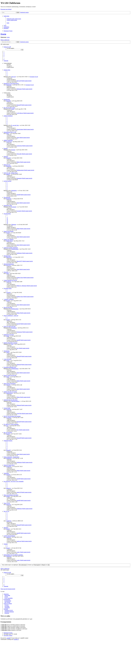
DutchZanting (20, 129)
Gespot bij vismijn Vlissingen (11, 247)
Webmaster (8, 84)
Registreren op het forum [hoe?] (11, 83)
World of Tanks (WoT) (9, 465)
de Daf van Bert (7, 181)
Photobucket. (7, 99)
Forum (10, 632)
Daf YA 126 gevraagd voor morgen (12, 416)
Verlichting (6, 473)
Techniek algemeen (9, 611)
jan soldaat (8, 417)
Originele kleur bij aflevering (10, 400)
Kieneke (13, 149)
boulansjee (8, 466)
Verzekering (6, 351)
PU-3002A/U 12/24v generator (11, 424)
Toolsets (6, 544)
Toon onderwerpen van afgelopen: (10, 564)
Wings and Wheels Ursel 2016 (11, 495)
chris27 (8, 352)
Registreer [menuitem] (6, 28)
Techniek (6, 609)
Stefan (7, 336)
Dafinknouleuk (20, 170)
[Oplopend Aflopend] (44, 564)
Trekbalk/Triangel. (8, 440)
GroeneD (8, 292)
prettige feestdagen (8, 115)
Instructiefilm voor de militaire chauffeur (13, 554)
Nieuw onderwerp (5, 39)
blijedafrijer (14, 190)
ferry (12, 344)
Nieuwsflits (7, 595)
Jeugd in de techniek (8, 231)
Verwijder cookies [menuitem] (8, 635)
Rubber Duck (9, 240)
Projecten (7, 613)
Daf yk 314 (6, 511)
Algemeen (6, 594)
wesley (7, 360)
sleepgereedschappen (9, 264)
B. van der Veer (15, 125)
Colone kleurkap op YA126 (10, 280)
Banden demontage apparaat (10, 342)
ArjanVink (8, 409)
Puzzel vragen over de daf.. (10, 375)
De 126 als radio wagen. (9, 107)
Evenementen (7, 599)
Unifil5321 (8, 520)
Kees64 (8, 232)
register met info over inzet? (10, 391)
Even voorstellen (9, 598)
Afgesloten (7, 607)
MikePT (8, 174)
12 (7, 219)
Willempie (13, 224)
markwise (8, 488)
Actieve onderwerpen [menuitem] (12, 20)
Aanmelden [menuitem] (6, 27)
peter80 (18, 194)
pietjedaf (8, 474)
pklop (7, 133)
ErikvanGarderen (15, 401)
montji (12, 109)
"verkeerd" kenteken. (9, 299)
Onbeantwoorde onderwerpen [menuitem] (14, 18)
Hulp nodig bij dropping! (10, 383)
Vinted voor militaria (8, 239)
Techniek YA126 (34, 76)
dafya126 (13, 76)
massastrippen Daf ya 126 (10, 132)
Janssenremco (9, 393)
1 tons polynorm (7, 359)
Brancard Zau (7, 164)
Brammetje (8, 166)
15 (7, 223)
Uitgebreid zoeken (24, 12)
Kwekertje (13, 207)
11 (7, 217)
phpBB (8, 638)
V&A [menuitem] (5, 25)
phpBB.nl (16, 639)
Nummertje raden (8, 205)
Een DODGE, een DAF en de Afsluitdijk (14, 481)
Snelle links (6, 16)
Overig (3, 34)
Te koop (6, 605)
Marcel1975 (9, 257)
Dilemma (6, 156)
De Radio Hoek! (8, 288)
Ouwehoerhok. (7, 213)
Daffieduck (19, 253)
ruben (8, 37)
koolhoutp (8, 281)
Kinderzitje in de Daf (9, 334)
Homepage (6, 632)
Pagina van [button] (7, 46)
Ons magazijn (7, 197)
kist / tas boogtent (8, 432)
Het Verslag (7, 602)
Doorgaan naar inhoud (6, 9)
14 (7, 221)
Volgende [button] (6, 60)
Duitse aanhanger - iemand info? (11, 457)
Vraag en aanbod (8, 603)
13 (7, 220)
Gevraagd (7, 606)
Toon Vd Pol (7, 503)
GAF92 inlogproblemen (9, 535)
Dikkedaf (19, 364)
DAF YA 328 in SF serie (9, 326)
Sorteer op (30, 564)
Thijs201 (8, 385)
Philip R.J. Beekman (21, 285)
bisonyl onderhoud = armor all (11, 315)
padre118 (19, 492)
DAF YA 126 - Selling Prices (11, 173)
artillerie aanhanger (8, 140)
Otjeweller (19, 153)
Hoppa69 (8, 100)
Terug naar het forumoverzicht (8, 589)
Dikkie (18, 162)
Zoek (18, 12)
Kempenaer (14, 327)
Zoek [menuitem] (8, 22)
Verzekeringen (7, 255)
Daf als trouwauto (8, 307)
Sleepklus (6, 527)
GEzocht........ (7, 272)
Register (6, 148)
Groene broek (7, 408)
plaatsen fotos (7, 70)
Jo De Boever (20, 113)
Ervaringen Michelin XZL (10, 367)
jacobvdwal (9, 141)
